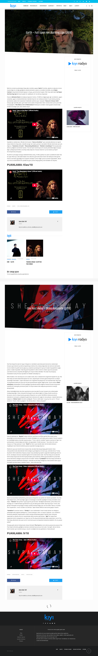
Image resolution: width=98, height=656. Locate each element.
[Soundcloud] (83, 1)
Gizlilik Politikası (21, 639)
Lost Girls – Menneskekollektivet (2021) (74, 402)
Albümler (51, 5)
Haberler (25, 5)
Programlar (33, 5)
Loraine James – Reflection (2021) (73, 126)
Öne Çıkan (14, 258)
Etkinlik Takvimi (32, 1)
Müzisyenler (43, 5)
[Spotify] (89, 1)
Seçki (64, 5)
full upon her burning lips (23, 206)
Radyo (24, 1)
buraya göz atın (53, 637)
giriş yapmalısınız (24, 274)
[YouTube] (86, 1)
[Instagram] (80, 1)
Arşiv (70, 5)
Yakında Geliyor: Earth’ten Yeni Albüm (34, 263)
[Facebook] (74, 1)
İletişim (41, 1)
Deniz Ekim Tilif (23, 221)
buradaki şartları (53, 633)
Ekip (19, 1)
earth (14, 206)
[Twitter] (77, 1)
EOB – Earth (10, 262)
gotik (23, 574)
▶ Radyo (77, 5)
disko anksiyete (16, 574)
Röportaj (59, 5)
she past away (29, 574)
